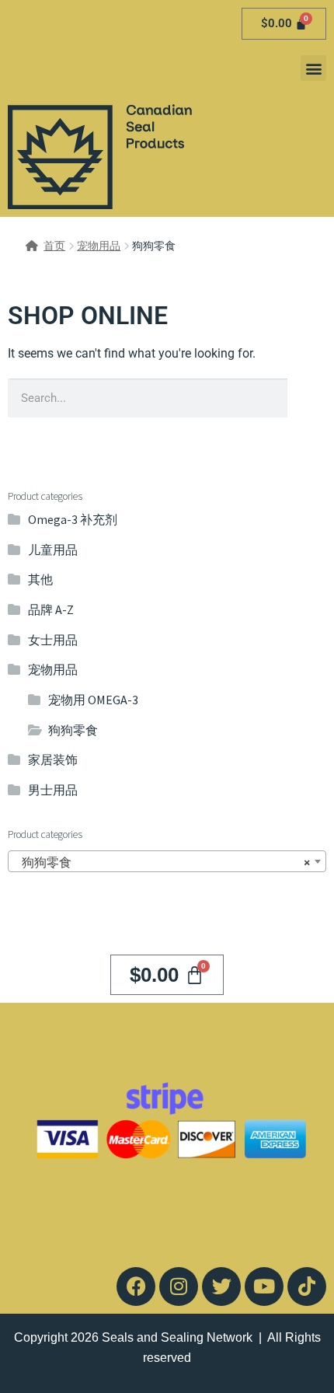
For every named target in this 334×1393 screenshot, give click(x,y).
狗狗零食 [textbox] (162, 862)
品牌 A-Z (51, 609)
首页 (54, 246)
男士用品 (53, 790)
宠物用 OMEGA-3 (93, 699)
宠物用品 (98, 246)
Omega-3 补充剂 (72, 519)
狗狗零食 (73, 730)
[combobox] (167, 861)
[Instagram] (178, 1286)
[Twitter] (221, 1286)
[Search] (306, 398)
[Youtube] (264, 1286)
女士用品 (53, 640)
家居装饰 (53, 759)
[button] (313, 68)
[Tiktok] (306, 1286)
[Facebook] (136, 1286)
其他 (40, 579)
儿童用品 (53, 549)
